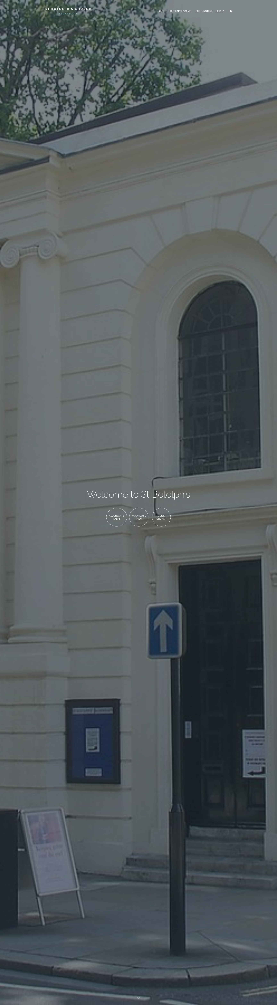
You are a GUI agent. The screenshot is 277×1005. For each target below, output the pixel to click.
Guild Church (161, 517)
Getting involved (181, 11)
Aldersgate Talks (116, 517)
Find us (220, 11)
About (163, 11)
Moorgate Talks (139, 517)
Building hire (204, 11)
